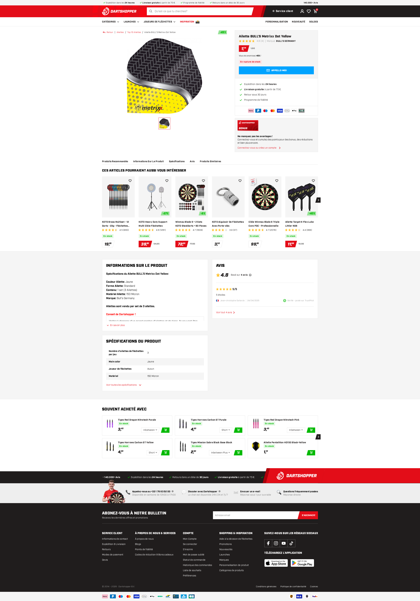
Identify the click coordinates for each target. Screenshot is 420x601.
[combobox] (201, 11)
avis (192, 161)
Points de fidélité (144, 549)
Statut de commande (194, 560)
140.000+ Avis (311, 2)
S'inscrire (188, 549)
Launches (130, 21)
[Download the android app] (302, 563)
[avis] (250, 275)
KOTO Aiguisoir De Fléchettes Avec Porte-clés (228, 224)
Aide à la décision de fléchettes (235, 539)
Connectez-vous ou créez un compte (257, 147)
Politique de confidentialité (293, 586)
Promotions (225, 544)
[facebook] (268, 543)
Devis (105, 560)
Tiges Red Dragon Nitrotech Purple (137, 419)
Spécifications (177, 161)
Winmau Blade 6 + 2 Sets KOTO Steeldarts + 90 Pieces (191, 224)
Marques (224, 560)
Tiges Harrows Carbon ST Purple (209, 419)
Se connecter (190, 544)
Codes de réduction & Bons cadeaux (154, 554)
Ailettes (120, 32)
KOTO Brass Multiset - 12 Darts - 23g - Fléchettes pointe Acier (115, 224)
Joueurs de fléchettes (158, 21)
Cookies (314, 586)
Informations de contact (115, 539)
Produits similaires (210, 161)
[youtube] (284, 543)
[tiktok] (291, 543)
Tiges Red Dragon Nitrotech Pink (281, 419)
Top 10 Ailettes (134, 32)
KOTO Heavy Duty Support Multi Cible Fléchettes (153, 224)
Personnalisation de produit (234, 565)
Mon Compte (190, 539)
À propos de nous (144, 539)
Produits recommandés (115, 161)
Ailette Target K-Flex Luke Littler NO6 (299, 224)
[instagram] (276, 543)
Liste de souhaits (192, 570)
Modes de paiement (112, 554)
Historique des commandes (197, 565)
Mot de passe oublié (193, 554)
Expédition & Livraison (114, 544)
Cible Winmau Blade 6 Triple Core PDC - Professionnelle (264, 224)
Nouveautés (225, 549)
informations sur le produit (148, 161)
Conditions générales (266, 586)
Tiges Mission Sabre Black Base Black (211, 442)
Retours (106, 549)
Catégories (109, 21)
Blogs (138, 544)
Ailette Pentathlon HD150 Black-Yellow (285, 442)
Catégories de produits (231, 570)
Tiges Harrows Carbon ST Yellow (136, 442)
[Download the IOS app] (276, 563)
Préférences (189, 575)
